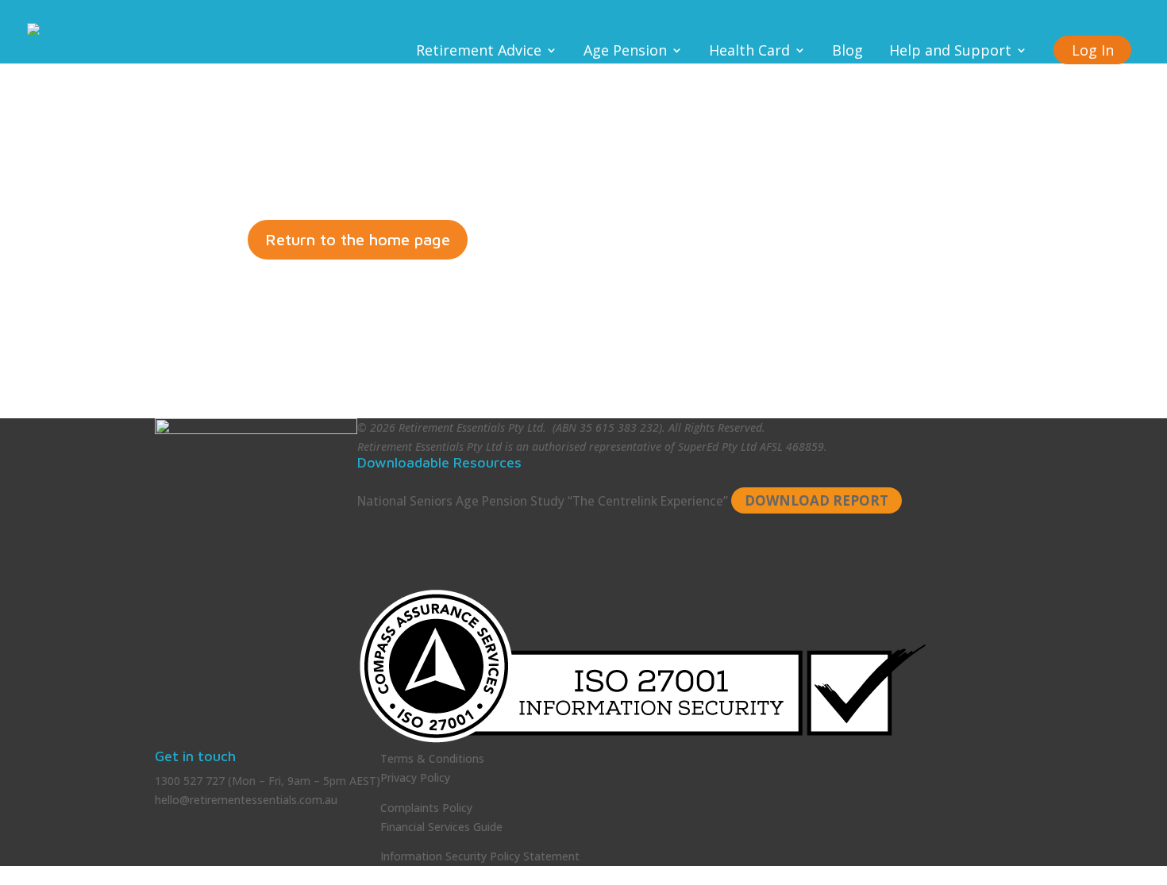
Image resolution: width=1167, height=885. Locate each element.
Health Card (749, 52)
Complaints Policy (426, 807)
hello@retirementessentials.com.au (246, 799)
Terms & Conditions (432, 758)
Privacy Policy (415, 777)
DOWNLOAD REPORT (816, 500)
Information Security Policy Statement (480, 856)
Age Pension (625, 52)
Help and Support (950, 52)
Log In (1093, 50)
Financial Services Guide (441, 826)
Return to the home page (357, 239)
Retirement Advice (478, 52)
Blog (847, 52)
